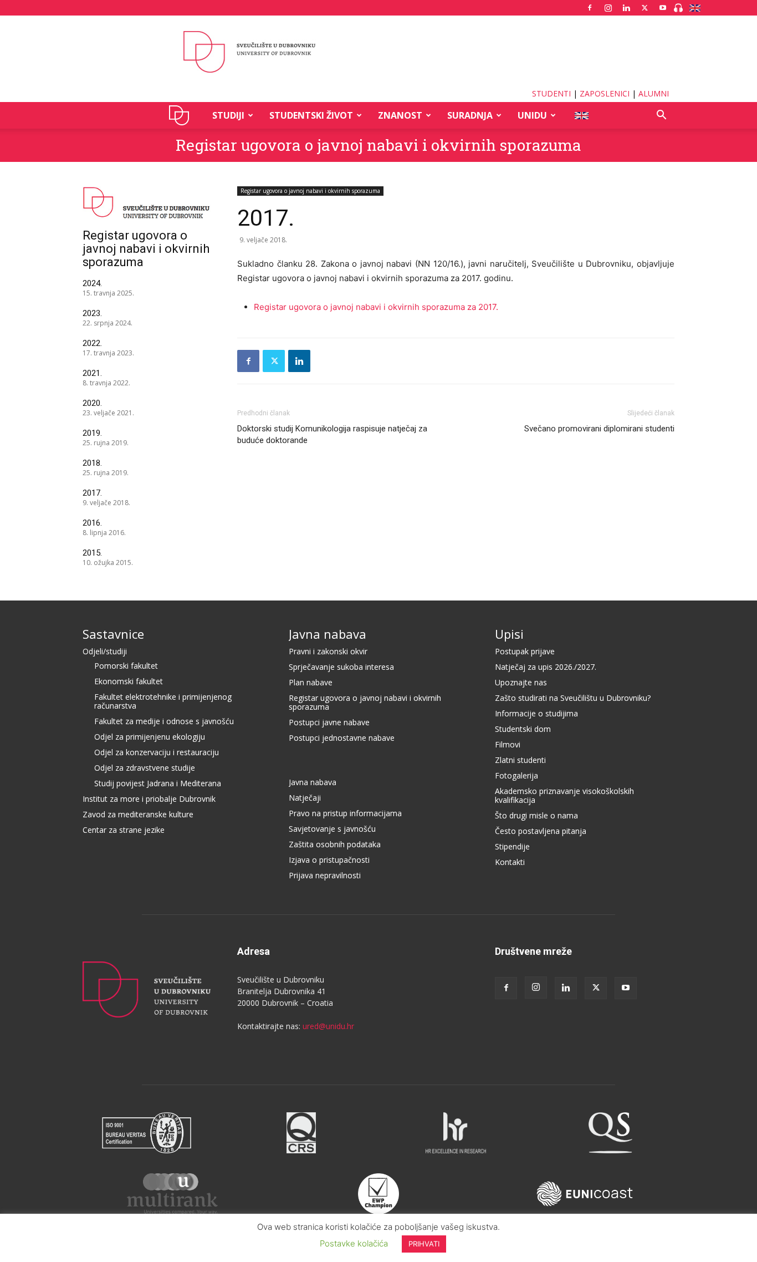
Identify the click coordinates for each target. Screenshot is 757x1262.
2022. (92, 343)
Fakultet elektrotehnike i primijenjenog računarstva (163, 701)
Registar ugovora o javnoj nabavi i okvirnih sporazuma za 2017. (376, 307)
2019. (92, 433)
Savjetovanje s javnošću (332, 828)
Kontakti (510, 862)
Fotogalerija (516, 775)
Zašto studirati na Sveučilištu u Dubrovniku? (573, 698)
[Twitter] (644, 8)
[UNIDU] (378, 52)
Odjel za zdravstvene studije (144, 767)
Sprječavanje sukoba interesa (341, 666)
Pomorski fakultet (126, 665)
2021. (92, 373)
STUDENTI (551, 93)
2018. (92, 463)
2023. (92, 313)
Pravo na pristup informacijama (345, 813)
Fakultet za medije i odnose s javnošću (164, 721)
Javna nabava (327, 633)
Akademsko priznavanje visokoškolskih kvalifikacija (564, 795)
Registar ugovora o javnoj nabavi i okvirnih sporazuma (378, 145)
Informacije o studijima (536, 713)
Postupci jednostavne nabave (342, 737)
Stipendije (512, 846)
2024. (92, 283)
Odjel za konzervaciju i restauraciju (156, 752)
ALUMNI (653, 93)
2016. (92, 523)
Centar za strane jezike (124, 830)
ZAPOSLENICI (605, 93)
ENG (581, 115)
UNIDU (182, 115)
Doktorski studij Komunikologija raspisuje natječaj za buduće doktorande (332, 434)
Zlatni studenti (520, 760)
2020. (92, 403)
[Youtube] (662, 8)
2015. (92, 553)
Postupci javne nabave (329, 722)
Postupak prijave (525, 651)
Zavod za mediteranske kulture (138, 814)
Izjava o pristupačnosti (329, 859)
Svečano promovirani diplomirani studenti (599, 429)
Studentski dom (523, 729)
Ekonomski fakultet (128, 681)
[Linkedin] (626, 8)
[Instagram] (608, 8)
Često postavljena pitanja (540, 831)
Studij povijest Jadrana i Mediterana (157, 783)
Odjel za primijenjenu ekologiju (149, 736)
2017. (92, 493)
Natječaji (305, 797)
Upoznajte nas (521, 682)
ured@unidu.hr (328, 1026)
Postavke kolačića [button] (354, 1243)
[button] (661, 116)
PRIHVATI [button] (423, 1243)
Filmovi (507, 744)
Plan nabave (311, 682)
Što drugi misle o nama (536, 815)
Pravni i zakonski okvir (328, 651)
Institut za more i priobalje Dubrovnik (149, 798)
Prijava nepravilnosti (325, 875)
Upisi (509, 633)
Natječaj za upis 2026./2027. (545, 666)
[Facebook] (589, 8)
